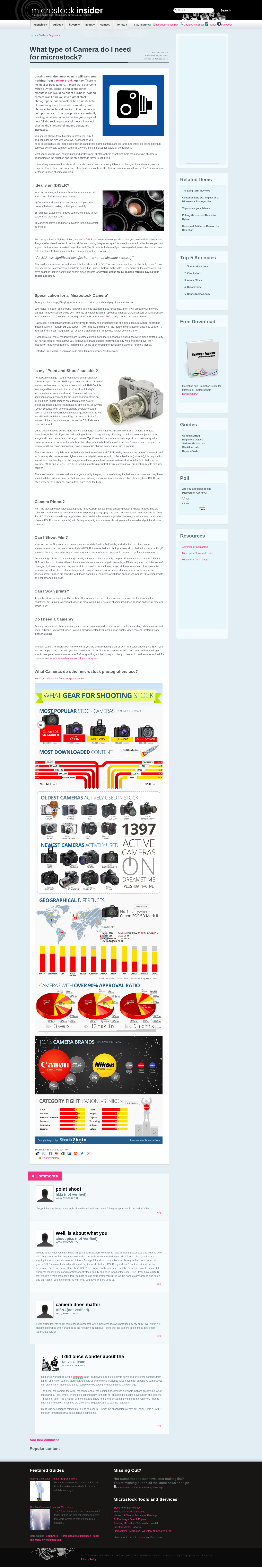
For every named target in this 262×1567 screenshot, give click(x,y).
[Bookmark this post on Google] (62, 1154)
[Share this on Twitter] (82, 1154)
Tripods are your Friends (196, 208)
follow (121, 24)
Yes (187, 498)
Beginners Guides (192, 439)
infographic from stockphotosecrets (65, 678)
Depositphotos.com (198, 294)
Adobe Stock (194, 280)
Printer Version (50, 1158)
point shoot (68, 1189)
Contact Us (202, 546)
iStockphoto (194, 273)
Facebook (226, 24)
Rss (176, 24)
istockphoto (55, 570)
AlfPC (61, 1310)
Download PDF (190, 393)
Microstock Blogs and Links (197, 553)
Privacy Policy (88, 1559)
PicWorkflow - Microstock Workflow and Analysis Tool (143, 1531)
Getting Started (191, 435)
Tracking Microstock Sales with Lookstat (136, 1523)
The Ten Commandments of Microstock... (52, 1507)
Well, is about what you (81, 1233)
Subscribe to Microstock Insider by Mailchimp (140, 1487)
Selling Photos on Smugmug (129, 1511)
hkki (59, 1194)
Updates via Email (193, 24)
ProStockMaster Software (128, 1527)
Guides (42, 35)
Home (33, 35)
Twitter (212, 24)
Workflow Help (190, 447)
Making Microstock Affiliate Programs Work (53, 1478)
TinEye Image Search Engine (130, 1519)
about (89, 24)
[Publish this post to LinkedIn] (69, 1154)
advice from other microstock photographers (74, 658)
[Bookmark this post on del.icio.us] (37, 1154)
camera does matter (78, 1304)
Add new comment (44, 1440)
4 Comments (45, 1176)
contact (105, 24)
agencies (39, 24)
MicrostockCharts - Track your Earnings (135, 1515)
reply (158, 1212)
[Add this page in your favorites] (56, 1154)
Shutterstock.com (197, 266)
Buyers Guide (190, 451)
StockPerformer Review (127, 1507)
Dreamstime (194, 287)
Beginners (54, 35)
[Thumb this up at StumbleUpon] (75, 1154)
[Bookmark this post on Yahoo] (88, 1154)
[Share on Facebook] (50, 1154)
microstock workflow (144, 1537)
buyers (73, 24)
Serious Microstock (193, 443)
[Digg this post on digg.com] (43, 1154)
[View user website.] (45, 1202)
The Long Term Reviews (196, 190)
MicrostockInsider (56, 10)
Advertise (187, 546)
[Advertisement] (202, 102)
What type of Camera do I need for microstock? (80, 53)
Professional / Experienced (75, 1536)
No (187, 503)
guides (57, 24)
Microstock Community (194, 559)
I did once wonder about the (93, 1356)
